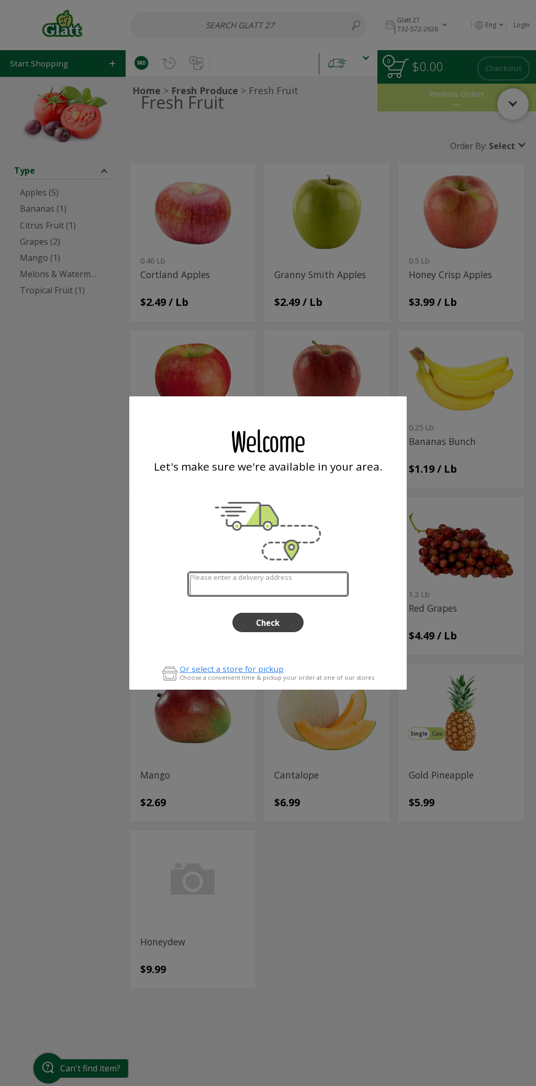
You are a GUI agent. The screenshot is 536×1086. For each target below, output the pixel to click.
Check (268, 623)
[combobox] (267, 583)
